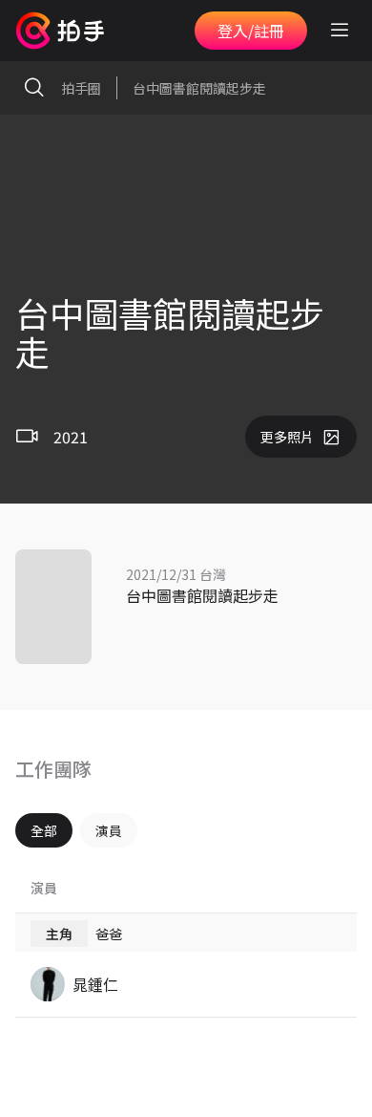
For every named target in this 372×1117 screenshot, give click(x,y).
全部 (44, 830)
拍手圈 (81, 87)
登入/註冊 (250, 30)
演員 (108, 830)
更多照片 (287, 436)
